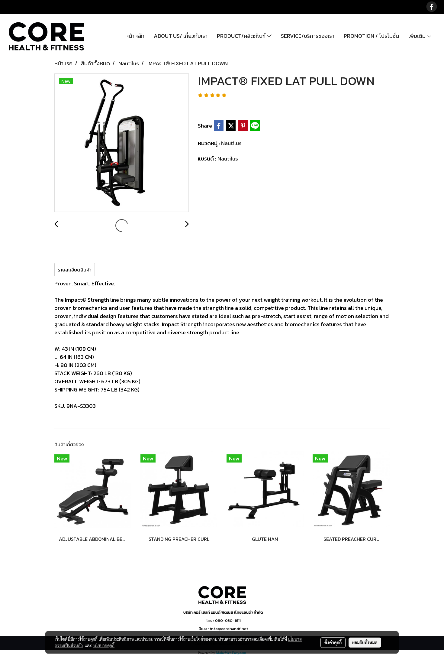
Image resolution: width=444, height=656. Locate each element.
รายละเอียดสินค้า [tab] (75, 269)
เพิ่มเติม (417, 36)
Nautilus (231, 143)
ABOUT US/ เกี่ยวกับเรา (181, 36)
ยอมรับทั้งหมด (365, 642)
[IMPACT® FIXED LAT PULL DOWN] (121, 143)
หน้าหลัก (134, 36)
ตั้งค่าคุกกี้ (333, 642)
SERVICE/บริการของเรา (307, 36)
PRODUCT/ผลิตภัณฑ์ (242, 36)
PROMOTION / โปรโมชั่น (371, 36)
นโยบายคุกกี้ (103, 645)
